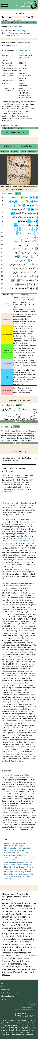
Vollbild (23, 151)
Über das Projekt (7, 996)
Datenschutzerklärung (9, 993)
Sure (3, 17)
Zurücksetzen (32, 151)
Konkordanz (15, 35)
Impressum (5, 990)
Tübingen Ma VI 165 (27, 569)
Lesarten (16, 33)
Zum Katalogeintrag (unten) (15, 132)
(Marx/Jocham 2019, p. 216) (26, 538)
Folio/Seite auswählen (9, 125)
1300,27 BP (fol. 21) (28, 541)
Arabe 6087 (16, 529)
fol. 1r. (8, 825)
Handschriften (7, 33)
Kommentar (6, 35)
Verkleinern (15, 151)
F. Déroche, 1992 (27, 777)
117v (20, 27)
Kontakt (4, 986)
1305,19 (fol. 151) (16, 548)
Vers (28, 17)
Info (17, 194)
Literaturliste (6, 999)
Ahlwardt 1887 (16, 588)
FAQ (2, 983)
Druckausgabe (22, 30)
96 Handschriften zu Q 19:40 (11, 20)
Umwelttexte (25, 33)
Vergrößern (5, 151)
